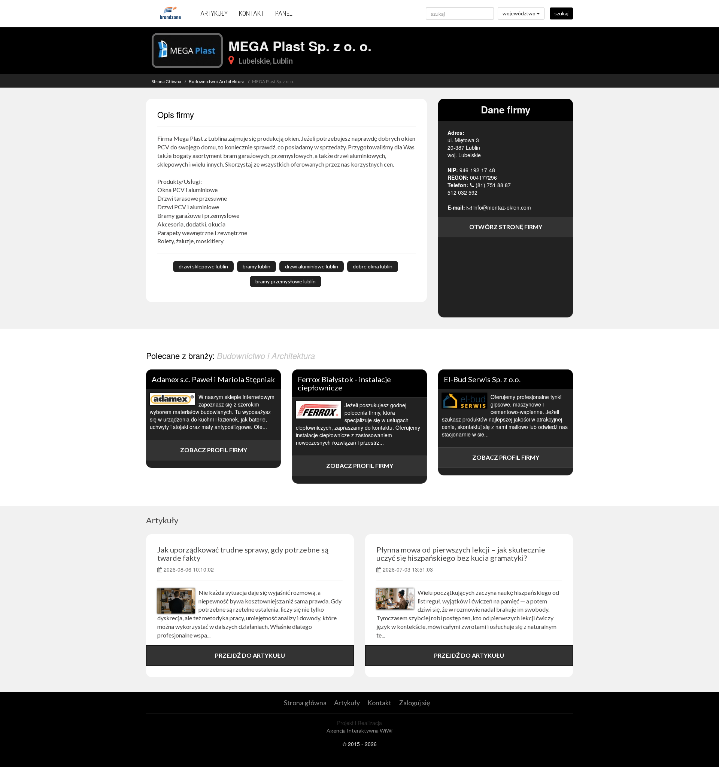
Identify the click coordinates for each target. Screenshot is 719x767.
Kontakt (251, 13)
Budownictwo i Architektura (217, 81)
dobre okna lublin (372, 266)
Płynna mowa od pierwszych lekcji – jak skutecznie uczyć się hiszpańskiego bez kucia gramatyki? (460, 553)
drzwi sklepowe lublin (203, 266)
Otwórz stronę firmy (505, 226)
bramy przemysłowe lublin (285, 281)
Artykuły (214, 13)
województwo (520, 13)
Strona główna (305, 702)
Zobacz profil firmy (213, 449)
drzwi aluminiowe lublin (311, 266)
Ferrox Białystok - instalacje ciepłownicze (344, 383)
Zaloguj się (414, 702)
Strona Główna (166, 81)
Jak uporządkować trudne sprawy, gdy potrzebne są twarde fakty (242, 553)
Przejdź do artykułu (250, 655)
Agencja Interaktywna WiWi (359, 730)
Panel (283, 13)
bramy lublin (256, 266)
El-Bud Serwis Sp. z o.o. (482, 379)
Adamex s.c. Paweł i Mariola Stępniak (213, 379)
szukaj (561, 13)
